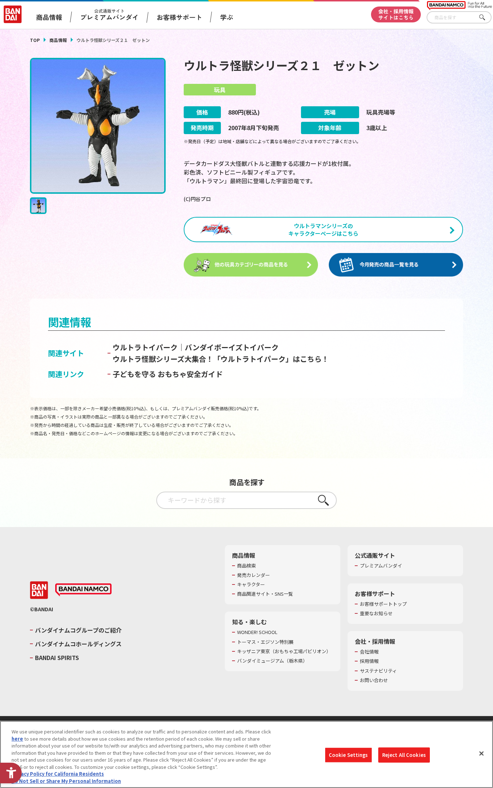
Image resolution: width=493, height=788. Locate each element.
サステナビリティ (378, 671)
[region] (246, 754)
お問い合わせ (374, 680)
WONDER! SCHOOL (257, 632)
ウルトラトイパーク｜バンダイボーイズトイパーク (196, 347)
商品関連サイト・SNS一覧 (265, 594)
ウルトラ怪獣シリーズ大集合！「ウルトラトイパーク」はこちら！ (221, 359)
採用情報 (369, 661)
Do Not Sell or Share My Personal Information (66, 780)
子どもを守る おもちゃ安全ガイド (168, 374)
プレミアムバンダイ (381, 565)
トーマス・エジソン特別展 (265, 642)
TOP (35, 40)
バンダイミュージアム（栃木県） (272, 661)
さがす (486, 17)
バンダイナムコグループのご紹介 (78, 630)
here (17, 738)
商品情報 (58, 40)
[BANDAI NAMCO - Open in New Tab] (83, 589)
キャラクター (251, 584)
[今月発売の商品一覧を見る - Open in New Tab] (396, 265)
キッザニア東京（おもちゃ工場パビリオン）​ (284, 651)
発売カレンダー (253, 575)
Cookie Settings (348, 754)
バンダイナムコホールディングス (78, 644)
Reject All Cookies (404, 754)
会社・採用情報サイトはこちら (396, 14)
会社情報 (369, 651)
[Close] (481, 753)
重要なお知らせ (376, 613)
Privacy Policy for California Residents (58, 773)
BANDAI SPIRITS (57, 657)
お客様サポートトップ (383, 604)
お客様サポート (179, 17)
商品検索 (246, 565)
